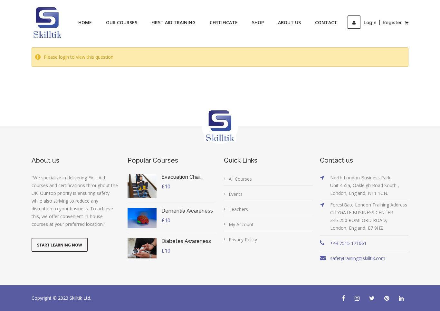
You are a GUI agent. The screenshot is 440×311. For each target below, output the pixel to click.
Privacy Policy (243, 239)
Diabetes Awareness (186, 241)
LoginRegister (383, 22)
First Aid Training (173, 22)
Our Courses (121, 22)
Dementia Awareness (187, 211)
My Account (241, 224)
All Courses (240, 179)
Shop (258, 22)
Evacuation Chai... (182, 177)
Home (85, 22)
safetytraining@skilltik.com (357, 258)
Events (236, 194)
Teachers (238, 209)
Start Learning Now (59, 245)
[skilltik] (47, 22)
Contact (326, 22)
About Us (289, 22)
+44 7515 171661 (348, 243)
